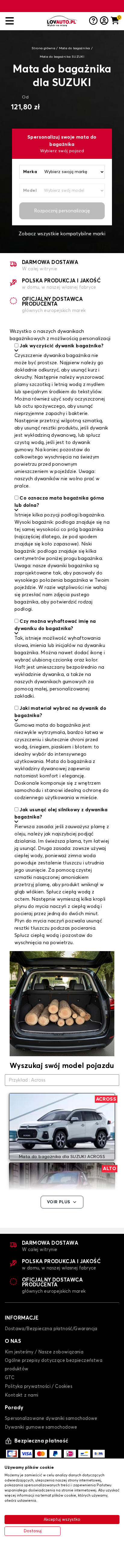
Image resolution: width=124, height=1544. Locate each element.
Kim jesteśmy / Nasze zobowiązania (44, 1352)
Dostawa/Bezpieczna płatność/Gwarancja (51, 1329)
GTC (9, 1377)
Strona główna (43, 48)
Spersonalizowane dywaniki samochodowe (51, 1418)
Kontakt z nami (22, 1395)
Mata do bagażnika (74, 48)
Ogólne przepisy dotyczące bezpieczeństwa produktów (53, 1364)
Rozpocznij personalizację (62, 210)
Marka (30, 172)
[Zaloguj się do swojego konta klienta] (104, 21)
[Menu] (24, 21)
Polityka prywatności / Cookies (38, 1386)
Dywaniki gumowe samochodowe (41, 1427)
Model (30, 190)
